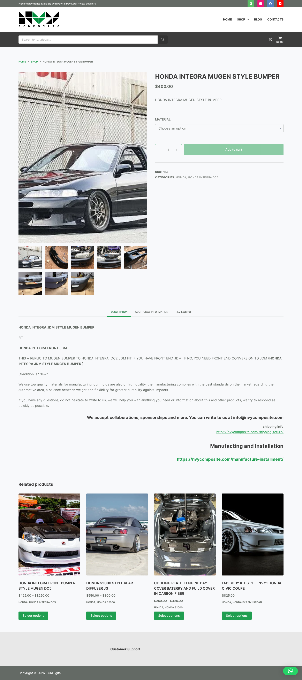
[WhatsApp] (251, 3)
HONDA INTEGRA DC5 (42, 602)
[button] (290, 671)
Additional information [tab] (151, 311)
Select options (33, 615)
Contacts (275, 19)
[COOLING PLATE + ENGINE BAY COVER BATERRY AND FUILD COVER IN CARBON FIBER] (185, 534)
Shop (241, 19)
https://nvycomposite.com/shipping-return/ (250, 432)
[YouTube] (280, 3)
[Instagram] (260, 3)
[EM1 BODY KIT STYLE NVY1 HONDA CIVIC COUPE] (253, 534)
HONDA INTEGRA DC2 (203, 177)
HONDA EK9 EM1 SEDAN (247, 602)
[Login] (270, 39)
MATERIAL (163, 119)
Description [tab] (119, 311)
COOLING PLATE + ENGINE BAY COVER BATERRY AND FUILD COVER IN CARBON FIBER (184, 588)
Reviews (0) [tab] (183, 311)
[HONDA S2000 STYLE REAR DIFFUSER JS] (117, 534)
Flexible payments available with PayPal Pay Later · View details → (57, 3)
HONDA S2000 (106, 602)
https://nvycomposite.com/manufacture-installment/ (230, 459)
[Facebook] (270, 3)
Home (227, 19)
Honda (181, 177)
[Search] (163, 39)
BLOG (258, 19)
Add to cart (233, 149)
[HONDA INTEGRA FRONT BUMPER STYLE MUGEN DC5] (49, 534)
